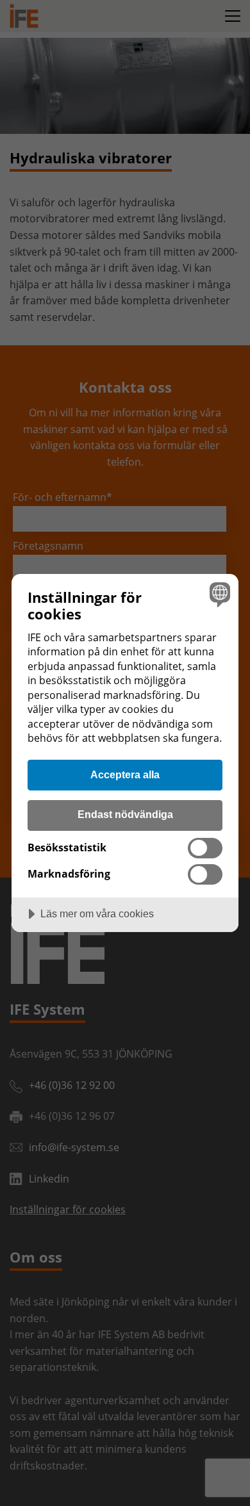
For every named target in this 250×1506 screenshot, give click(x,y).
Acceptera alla (125, 774)
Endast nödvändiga (125, 814)
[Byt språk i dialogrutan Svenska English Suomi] (218, 594)
